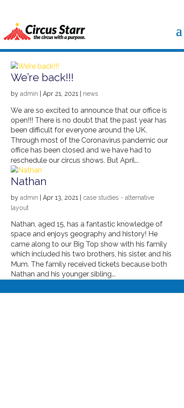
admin (29, 93)
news (90, 93)
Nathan (28, 181)
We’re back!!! (42, 77)
